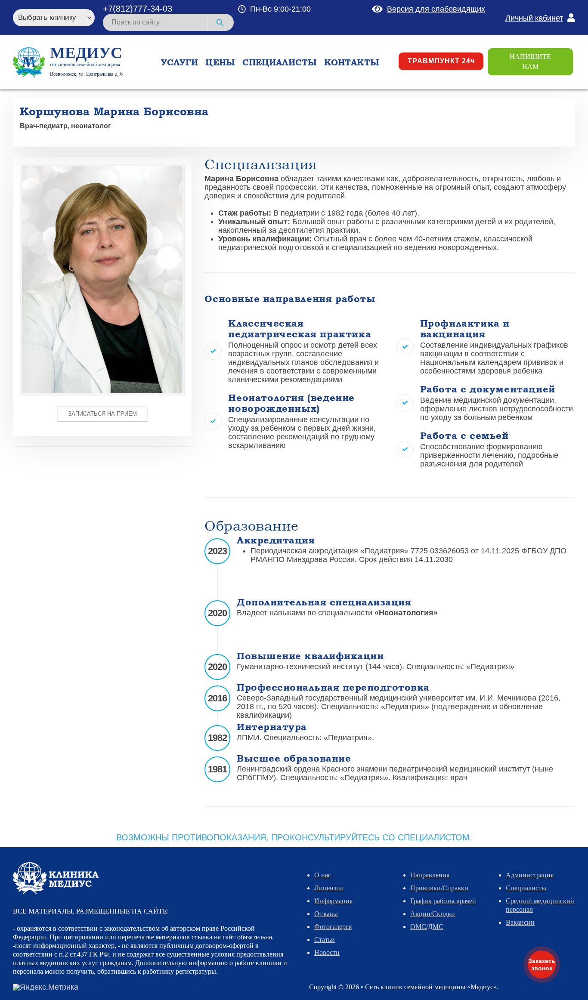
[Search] (220, 22)
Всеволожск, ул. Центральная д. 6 (86, 74)
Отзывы (326, 913)
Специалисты (526, 888)
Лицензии (329, 888)
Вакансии (520, 922)
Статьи (324, 939)
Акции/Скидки (432, 913)
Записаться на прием (102, 413)
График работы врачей (443, 900)
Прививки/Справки (439, 888)
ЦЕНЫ (220, 62)
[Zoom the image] (102, 168)
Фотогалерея (333, 926)
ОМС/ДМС (426, 926)
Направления (429, 875)
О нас (322, 875)
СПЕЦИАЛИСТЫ (279, 62)
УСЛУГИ (179, 62)
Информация (333, 900)
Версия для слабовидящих (436, 9)
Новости (327, 952)
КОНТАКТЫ (351, 62)
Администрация (530, 875)
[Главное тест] (56, 877)
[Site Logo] (29, 62)
